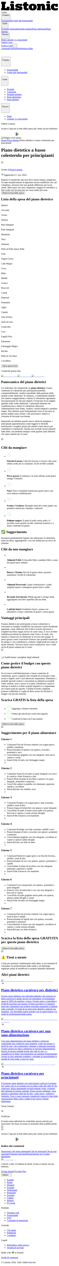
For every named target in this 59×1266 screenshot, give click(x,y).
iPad (14, 48)
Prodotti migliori (24, 29)
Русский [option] (11, 1203)
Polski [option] (9, 1182)
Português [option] (11, 1193)
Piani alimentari (39, 29)
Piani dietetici (13, 140)
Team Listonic (16, 169)
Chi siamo (11, 1230)
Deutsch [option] (10, 1185)
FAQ (9, 1218)
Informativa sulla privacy (18, 1245)
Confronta (12, 29)
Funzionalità (6, 20)
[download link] (7, 1171)
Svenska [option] (10, 1195)
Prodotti (4, 29)
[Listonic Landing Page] (29, 10)
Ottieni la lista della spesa (13, 193)
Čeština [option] (10, 1198)
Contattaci (11, 1235)
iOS (10, 48)
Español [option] (10, 1187)
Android (5, 48)
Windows (24, 48)
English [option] (10, 1180)
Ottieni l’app (6, 42)
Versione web (13, 1213)
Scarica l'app (7, 45)
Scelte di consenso (9, 1257)
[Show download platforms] (15, 45)
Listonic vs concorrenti (17, 40)
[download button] (8, 135)
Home (4, 140)
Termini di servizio (15, 1247)
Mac (31, 48)
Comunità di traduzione (17, 1220)
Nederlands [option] (12, 1190)
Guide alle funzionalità (22, 20)
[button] (4, 53)
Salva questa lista (9, 366)
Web (18, 48)
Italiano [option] (10, 1200)
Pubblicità (11, 1233)
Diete (4, 40)
